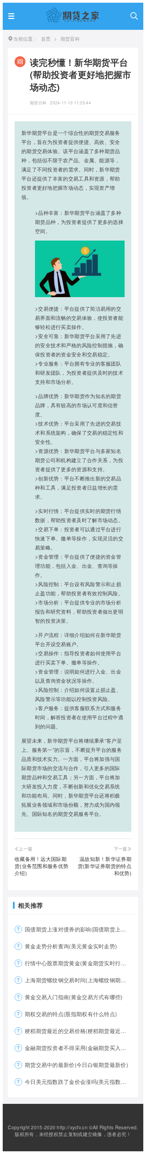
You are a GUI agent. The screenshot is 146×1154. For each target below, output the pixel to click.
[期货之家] (72, 20)
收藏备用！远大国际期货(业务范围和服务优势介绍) (41, 866)
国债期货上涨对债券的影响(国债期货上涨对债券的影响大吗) (81, 929)
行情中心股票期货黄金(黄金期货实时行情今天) (81, 963)
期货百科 (38, 102)
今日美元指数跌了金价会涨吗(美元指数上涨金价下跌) (81, 1082)
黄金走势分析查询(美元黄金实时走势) (71, 946)
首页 (46, 38)
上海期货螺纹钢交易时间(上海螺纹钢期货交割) (81, 980)
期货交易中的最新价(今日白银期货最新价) (76, 1065)
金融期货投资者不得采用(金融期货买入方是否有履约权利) (81, 1048)
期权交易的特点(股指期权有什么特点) (71, 1014)
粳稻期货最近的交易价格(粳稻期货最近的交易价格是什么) (81, 1031)
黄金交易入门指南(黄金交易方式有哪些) (74, 997)
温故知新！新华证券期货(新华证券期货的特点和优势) (104, 866)
